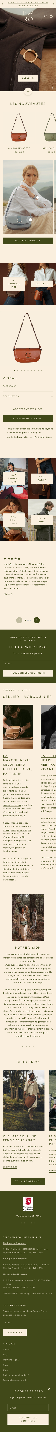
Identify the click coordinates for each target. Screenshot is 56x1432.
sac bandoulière (14, 237)
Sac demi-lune (14, 474)
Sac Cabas (42, 432)
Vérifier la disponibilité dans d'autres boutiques (29, 391)
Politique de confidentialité (16, 1328)
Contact (7, 1303)
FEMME (17, 39)
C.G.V (5, 1318)
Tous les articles (28, 1135)
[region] (28, 26)
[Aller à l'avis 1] (25, 574)
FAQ (5, 1308)
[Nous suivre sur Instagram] (12, 1343)
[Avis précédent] (19, 574)
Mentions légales (11, 1313)
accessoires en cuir (12, 758)
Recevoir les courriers (28, 1419)
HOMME (38, 39)
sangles (44, 786)
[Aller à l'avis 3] (30, 574)
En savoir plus (10, 1120)
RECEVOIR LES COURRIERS (28, 626)
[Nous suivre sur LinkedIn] (28, 1343)
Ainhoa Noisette (19, 102)
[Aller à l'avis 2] (28, 574)
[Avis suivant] (37, 574)
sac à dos (19, 787)
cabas (13, 783)
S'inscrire (15, 1286)
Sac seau (42, 237)
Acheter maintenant (28, 372)
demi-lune (22, 783)
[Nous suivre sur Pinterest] (20, 1343)
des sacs (21, 755)
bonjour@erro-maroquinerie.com (36, 1247)
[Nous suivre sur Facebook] (4, 1343)
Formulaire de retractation (15, 1334)
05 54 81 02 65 (10, 1247)
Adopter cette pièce (28, 363)
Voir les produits (28, 194)
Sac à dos (42, 474)
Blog (5, 1323)
